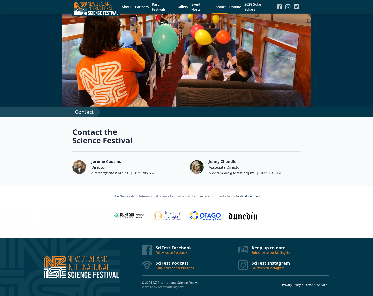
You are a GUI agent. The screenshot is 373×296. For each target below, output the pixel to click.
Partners (142, 6)
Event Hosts (195, 7)
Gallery (182, 6)
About (127, 6)
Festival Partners (248, 196)
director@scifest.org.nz (109, 173)
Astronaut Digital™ (171, 287)
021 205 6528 (146, 173)
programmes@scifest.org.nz (231, 173)
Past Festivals (159, 7)
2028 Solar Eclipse (252, 7)
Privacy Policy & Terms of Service (304, 285)
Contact (220, 6)
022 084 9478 (271, 173)
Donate (235, 6)
